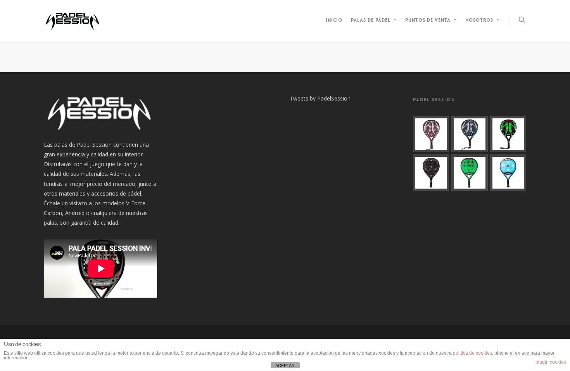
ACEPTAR (285, 365)
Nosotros (479, 20)
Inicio (334, 20)
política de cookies (472, 353)
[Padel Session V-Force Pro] (469, 134)
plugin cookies (550, 362)
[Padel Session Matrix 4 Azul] (508, 172)
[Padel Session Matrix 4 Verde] (469, 172)
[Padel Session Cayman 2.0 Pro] (508, 134)
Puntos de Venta (428, 20)
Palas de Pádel (370, 20)
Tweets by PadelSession (320, 98)
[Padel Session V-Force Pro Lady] (431, 134)
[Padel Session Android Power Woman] (431, 172)
